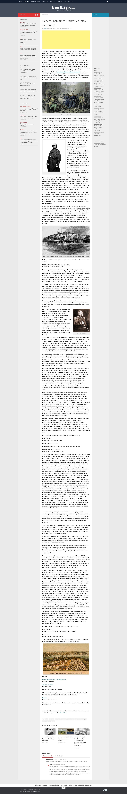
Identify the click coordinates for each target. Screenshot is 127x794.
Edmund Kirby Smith (99, 132)
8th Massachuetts (58, 719)
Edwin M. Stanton (98, 100)
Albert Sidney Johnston (99, 119)
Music (21, 106)
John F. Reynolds (98, 94)
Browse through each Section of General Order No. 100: (100, 144)
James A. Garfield (98, 81)
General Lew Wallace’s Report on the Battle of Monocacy (48, 738)
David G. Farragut (98, 80)
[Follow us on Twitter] (35, 15)
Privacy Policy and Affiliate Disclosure (80, 785)
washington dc (45, 721)
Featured (26, 1)
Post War (70, 1)
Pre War (59, 1)
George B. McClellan (98, 89)
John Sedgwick (97, 96)
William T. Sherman (99, 99)
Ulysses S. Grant (98, 83)
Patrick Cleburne (98, 111)
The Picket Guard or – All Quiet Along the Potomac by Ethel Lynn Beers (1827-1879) (29, 109)
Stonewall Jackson (98, 117)
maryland (84, 719)
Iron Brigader (63, 7)
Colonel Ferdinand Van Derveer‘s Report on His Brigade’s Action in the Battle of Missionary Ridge (29, 141)
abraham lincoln (66, 719)
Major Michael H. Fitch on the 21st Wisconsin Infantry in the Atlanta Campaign (28, 41)
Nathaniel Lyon (97, 88)
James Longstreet (98, 124)
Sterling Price (97, 130)
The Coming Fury (47, 684)
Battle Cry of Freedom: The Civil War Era (54, 679)
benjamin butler (78, 719)
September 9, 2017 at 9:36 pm (59, 764)
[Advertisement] (66, 39)
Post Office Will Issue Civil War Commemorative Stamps (65, 738)
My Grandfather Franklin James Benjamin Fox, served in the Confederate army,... (27, 97)
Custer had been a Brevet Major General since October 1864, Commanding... (27, 71)
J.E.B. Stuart (97, 133)
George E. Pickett (98, 127)
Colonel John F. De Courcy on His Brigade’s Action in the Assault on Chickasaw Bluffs (28, 57)
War (65, 1)
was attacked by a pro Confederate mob (68, 72)
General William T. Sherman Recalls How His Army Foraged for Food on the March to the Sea (28, 132)
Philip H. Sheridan (98, 97)
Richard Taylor (97, 135)
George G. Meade (98, 92)
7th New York (51, 719)
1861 (47, 719)
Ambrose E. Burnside (99, 75)
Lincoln (44, 698)
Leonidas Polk (97, 128)
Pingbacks (58, 756)
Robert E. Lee (97, 122)
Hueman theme (37, 791)
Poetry (21, 29)
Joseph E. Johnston (98, 120)
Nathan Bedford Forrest (99, 113)
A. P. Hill (96, 114)
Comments (48, 756)
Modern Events (35, 1)
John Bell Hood (97, 116)
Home (20, 1)
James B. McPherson (99, 91)
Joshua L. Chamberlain (99, 77)
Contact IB (64, 785)
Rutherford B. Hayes (99, 86)
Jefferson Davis (97, 106)
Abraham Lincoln (98, 72)
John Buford (97, 73)
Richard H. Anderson (99, 108)
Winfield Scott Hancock (99, 84)
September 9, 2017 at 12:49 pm (61, 759)
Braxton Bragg (97, 109)
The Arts (52, 1)
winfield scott (52, 721)
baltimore (72, 719)
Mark (45, 28)
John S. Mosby (97, 125)
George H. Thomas (98, 102)
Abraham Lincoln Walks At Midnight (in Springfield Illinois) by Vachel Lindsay (29, 32)
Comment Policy (54, 785)
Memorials (45, 1)
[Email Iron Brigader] (37, 15)
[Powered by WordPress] (25, 791)
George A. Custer (98, 78)
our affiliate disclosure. (62, 712)
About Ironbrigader (41, 785)
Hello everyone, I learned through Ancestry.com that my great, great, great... (28, 78)
